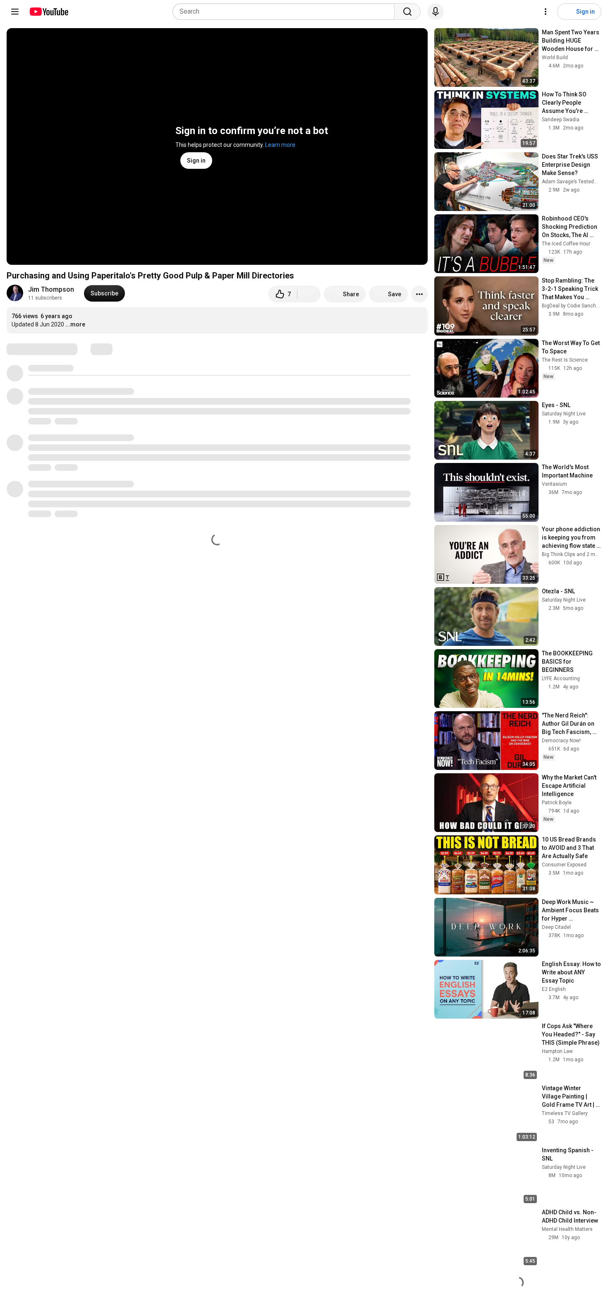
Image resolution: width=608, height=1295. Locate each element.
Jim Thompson (51, 289)
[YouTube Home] (48, 11)
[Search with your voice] (435, 11)
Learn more (280, 144)
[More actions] (419, 294)
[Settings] (546, 12)
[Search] (407, 11)
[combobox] (286, 12)
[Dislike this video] (309, 294)
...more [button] (75, 324)
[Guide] (15, 12)
